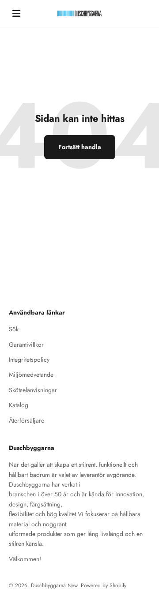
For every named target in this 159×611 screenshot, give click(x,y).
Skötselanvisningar (33, 390)
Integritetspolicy (29, 359)
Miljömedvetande (31, 374)
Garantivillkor (26, 344)
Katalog (18, 405)
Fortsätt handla (79, 146)
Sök (14, 329)
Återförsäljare (26, 420)
